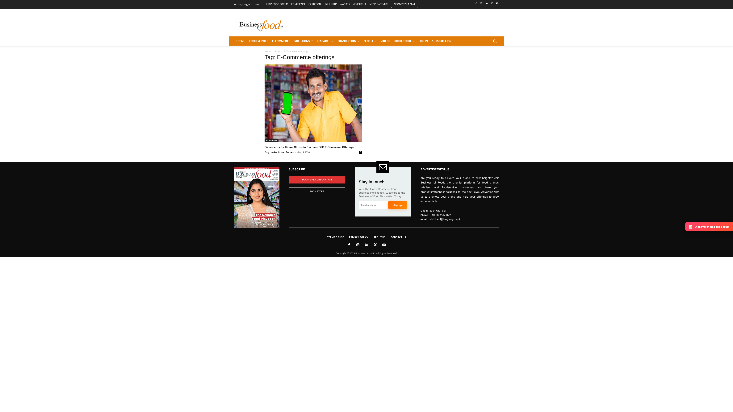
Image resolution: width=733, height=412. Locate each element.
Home (268, 51)
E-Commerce (271, 140)
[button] (494, 41)
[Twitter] (492, 4)
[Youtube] (497, 4)
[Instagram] (481, 4)
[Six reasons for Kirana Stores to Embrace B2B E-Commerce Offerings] (313, 103)
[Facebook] (476, 4)
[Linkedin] (486, 4)
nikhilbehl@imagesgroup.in (445, 219)
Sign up (397, 205)
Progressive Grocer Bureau (279, 152)
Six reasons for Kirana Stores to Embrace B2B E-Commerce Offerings (309, 147)
